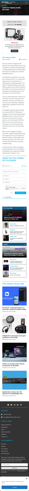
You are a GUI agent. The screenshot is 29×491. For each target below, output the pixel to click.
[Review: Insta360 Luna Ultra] (6, 224)
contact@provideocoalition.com (11, 417)
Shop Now (14, 51)
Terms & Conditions (21, 470)
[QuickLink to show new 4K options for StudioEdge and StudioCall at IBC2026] (14, 380)
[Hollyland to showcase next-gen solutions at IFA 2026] (14, 324)
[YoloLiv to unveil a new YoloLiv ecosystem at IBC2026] (14, 352)
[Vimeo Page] (21, 405)
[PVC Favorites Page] (25, 208)
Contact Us (4, 436)
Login (25, 166)
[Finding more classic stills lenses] (6, 237)
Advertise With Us (6, 424)
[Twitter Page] (11, 405)
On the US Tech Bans (15, 275)
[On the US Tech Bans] (6, 274)
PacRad (3, 446)
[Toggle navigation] (26, 2)
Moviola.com (4, 451)
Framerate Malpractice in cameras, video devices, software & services (16, 262)
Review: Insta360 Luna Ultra (17, 225)
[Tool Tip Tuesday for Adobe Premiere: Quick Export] (6, 267)
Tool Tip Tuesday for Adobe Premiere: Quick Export (17, 268)
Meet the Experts (5, 432)
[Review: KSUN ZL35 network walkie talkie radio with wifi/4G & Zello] (6, 231)
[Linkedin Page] (17, 405)
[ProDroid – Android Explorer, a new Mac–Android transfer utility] (14, 295)
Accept (14, 487)
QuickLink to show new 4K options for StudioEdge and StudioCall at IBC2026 (12, 393)
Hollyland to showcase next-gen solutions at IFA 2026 (14, 336)
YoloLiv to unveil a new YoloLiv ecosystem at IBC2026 (13, 364)
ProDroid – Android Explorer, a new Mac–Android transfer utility (14, 308)
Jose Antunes (12, 311)
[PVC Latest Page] (25, 244)
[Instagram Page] (14, 405)
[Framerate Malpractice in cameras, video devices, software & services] (6, 261)
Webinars (3, 434)
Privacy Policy (4, 471)
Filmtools (3, 444)
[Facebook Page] (8, 405)
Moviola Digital (5, 453)
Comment (24, 59)
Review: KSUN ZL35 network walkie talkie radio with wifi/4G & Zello (17, 233)
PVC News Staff (8, 57)
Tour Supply (4, 448)
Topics (3, 429)
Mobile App (4, 427)
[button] (26, 478)
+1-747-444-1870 (6, 414)
